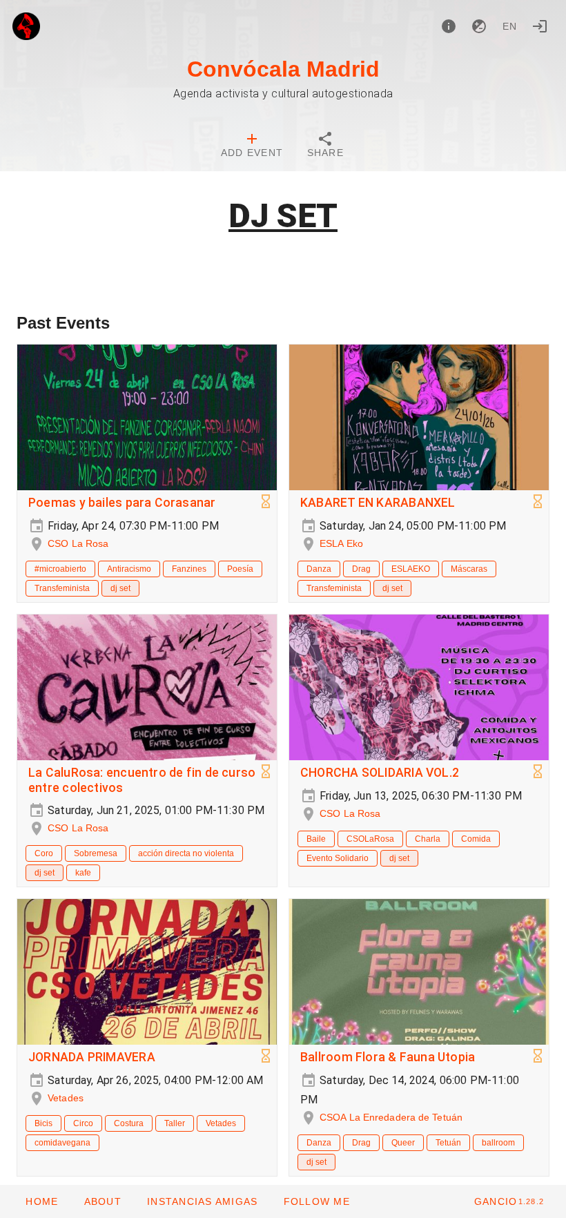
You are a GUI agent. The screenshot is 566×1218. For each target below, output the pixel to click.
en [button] (510, 26)
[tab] (252, 146)
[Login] (540, 26)
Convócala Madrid (283, 69)
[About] (448, 26)
